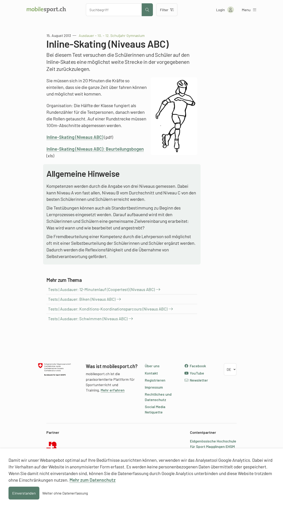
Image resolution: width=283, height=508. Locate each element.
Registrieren (155, 380)
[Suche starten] (147, 9)
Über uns (152, 366)
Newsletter (198, 380)
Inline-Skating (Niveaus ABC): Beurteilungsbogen (95, 149)
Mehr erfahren (113, 390)
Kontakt (151, 373)
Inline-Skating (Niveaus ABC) (74, 137)
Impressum (154, 387)
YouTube (196, 373)
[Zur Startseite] (46, 9)
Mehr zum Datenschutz (92, 480)
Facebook (197, 366)
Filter (164, 9)
